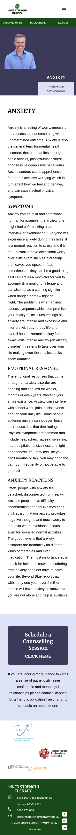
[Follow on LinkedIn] (64, 827)
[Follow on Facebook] (64, 814)
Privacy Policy (48, 822)
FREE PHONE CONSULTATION (56, 88)
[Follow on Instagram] (64, 820)
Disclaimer (34, 829)
